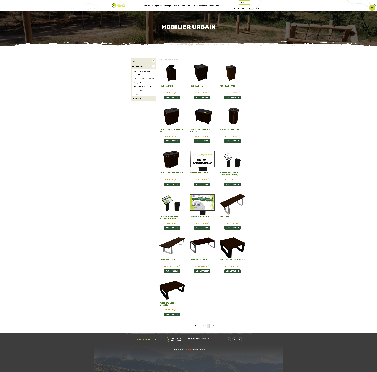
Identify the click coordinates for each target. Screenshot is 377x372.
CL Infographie (187, 349)
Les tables (137, 75)
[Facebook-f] (229, 339)
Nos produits (179, 6)
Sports (189, 6)
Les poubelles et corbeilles (143, 79)
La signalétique (139, 83)
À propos (155, 6)
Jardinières (137, 90)
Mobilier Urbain (200, 6)
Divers (135, 94)
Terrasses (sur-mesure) (142, 86)
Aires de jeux (214, 6)
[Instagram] (234, 339)
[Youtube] (240, 339)
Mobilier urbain (139, 66)
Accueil (147, 6)
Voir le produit (172, 97)
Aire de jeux (137, 98)
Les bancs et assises (141, 71)
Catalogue (168, 6)
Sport (134, 61)
